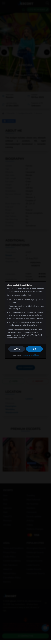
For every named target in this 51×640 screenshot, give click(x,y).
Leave (17, 349)
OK (34, 349)
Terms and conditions (30, 355)
